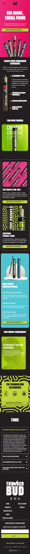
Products (8, 507)
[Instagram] (15, 499)
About (8, 514)
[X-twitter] (19, 499)
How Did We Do (7, 511)
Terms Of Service (10, 543)
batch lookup (22, 504)
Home (7, 504)
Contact (22, 507)
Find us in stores (8, 518)
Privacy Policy (20, 543)
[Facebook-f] (11, 499)
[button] (4, 3)
